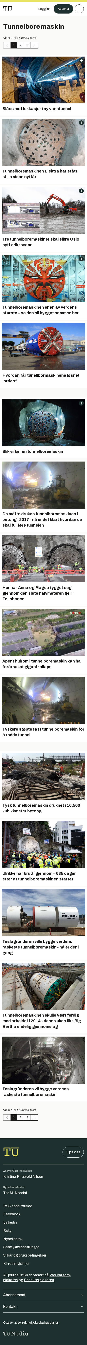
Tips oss (73, 1152)
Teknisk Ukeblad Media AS (40, 1322)
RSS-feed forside (17, 1206)
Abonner (63, 8)
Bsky (7, 1231)
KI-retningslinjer (16, 1264)
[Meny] (79, 8)
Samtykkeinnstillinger (21, 1247)
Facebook (11, 1214)
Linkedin (10, 1222)
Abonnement (14, 1295)
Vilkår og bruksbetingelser (24, 1255)
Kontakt (10, 1307)
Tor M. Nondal (15, 1193)
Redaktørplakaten (39, 1280)
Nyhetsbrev (12, 1239)
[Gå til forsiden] (7, 9)
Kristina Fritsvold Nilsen (23, 1177)
